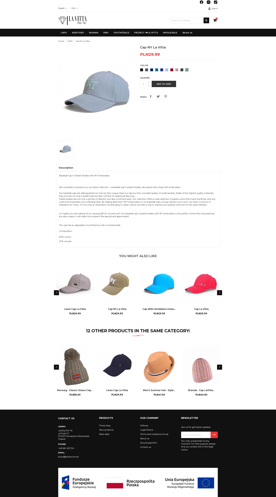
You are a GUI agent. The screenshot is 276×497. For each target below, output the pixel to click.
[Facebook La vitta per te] (201, 3)
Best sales (104, 434)
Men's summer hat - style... (159, 390)
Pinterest (165, 96)
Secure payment (148, 443)
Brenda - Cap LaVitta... (201, 390)
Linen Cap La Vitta (75, 309)
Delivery (144, 425)
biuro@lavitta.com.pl (68, 456)
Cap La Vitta (201, 309)
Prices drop (105, 425)
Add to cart (164, 84)
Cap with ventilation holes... (159, 309)
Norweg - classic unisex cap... (75, 390)
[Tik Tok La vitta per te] (215, 3)
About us (144, 438)
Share (151, 96)
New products (106, 430)
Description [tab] (66, 167)
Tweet (158, 96)
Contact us (145, 447)
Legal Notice (146, 430)
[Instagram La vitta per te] (208, 3)
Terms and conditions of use (154, 434)
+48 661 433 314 (66, 448)
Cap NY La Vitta (117, 309)
